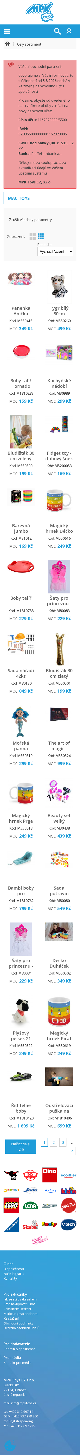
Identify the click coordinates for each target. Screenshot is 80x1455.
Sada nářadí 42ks (21, 673)
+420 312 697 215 (22, 1426)
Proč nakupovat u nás (19, 1304)
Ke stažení (11, 1318)
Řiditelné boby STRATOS (21, 1110)
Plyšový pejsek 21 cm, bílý (21, 1038)
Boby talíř (21, 598)
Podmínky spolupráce (19, 1349)
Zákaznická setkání (17, 1309)
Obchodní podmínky (18, 1323)
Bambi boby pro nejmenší (21, 893)
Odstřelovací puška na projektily (59, 1110)
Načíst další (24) (20, 1146)
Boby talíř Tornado (21, 383)
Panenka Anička (21, 311)
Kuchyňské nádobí (59, 383)
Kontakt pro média (17, 1363)
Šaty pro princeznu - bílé (21, 966)
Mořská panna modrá (21, 748)
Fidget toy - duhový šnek (59, 456)
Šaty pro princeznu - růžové (59, 603)
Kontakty (10, 1278)
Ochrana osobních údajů (21, 1328)
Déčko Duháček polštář (59, 966)
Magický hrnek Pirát (59, 1035)
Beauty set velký (59, 818)
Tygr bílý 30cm (59, 311)
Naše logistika (14, 1274)
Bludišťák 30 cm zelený (21, 456)
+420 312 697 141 (22, 1411)
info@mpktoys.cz (23, 1403)
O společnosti (14, 1269)
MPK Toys (40, 12)
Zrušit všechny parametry (30, 219)
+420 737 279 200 (25, 1416)
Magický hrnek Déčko (59, 528)
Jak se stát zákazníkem (20, 1299)
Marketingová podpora (21, 1314)
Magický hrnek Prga (21, 818)
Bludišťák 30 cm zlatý (59, 673)
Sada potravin (59, 890)
